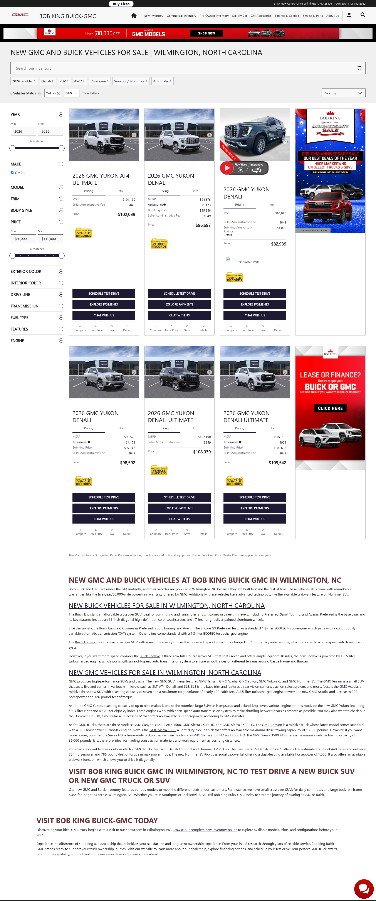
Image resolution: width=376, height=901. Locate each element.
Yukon (51, 93)
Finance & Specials (287, 15)
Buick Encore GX (111, 628)
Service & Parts (313, 15)
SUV (63, 81)
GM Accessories (261, 15)
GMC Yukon (93, 705)
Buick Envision (86, 642)
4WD (79, 81)
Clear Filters (90, 93)
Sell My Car (239, 15)
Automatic (162, 81)
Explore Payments (104, 304)
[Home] (21, 15)
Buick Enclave (150, 656)
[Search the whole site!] (363, 15)
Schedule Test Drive (104, 293)
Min (13, 124)
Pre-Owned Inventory (214, 15)
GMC (69, 93)
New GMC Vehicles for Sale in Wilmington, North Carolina (165, 672)
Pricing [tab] (88, 191)
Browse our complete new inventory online (205, 829)
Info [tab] (120, 191)
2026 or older (23, 81)
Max (41, 124)
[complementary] (363, 888)
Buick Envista (85, 614)
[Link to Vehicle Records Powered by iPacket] (83, 232)
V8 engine (99, 81)
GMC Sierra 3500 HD (269, 735)
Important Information (313, 231)
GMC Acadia (348, 686)
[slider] (12, 148)
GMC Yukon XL (270, 681)
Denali (47, 81)
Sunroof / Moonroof (130, 81)
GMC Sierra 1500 (162, 729)
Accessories (155, 204)
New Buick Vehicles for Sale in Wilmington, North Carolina (167, 605)
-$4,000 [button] (281, 228)
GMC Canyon (272, 724)
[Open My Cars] (348, 16)
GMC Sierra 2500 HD (208, 735)
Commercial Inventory (181, 15)
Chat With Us (104, 315)
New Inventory (153, 15)
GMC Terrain (332, 681)
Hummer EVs (338, 594)
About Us (332, 15)
